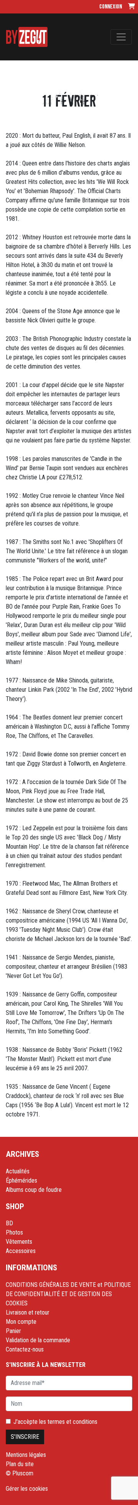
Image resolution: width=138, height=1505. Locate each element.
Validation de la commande (38, 1340)
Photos (14, 1232)
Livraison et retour (27, 1312)
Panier (13, 1331)
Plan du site (20, 1464)
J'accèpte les (55, 1421)
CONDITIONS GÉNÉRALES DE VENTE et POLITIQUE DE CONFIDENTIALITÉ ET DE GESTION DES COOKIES (68, 1294)
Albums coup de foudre (34, 1189)
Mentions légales (26, 1454)
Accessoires (21, 1251)
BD (9, 1223)
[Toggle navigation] (121, 37)
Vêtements (19, 1241)
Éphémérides (21, 1180)
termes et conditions (72, 1421)
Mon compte (21, 1321)
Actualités (18, 1171)
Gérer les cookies (27, 1488)
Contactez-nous (25, 1349)
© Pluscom (19, 1473)
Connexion (110, 6)
